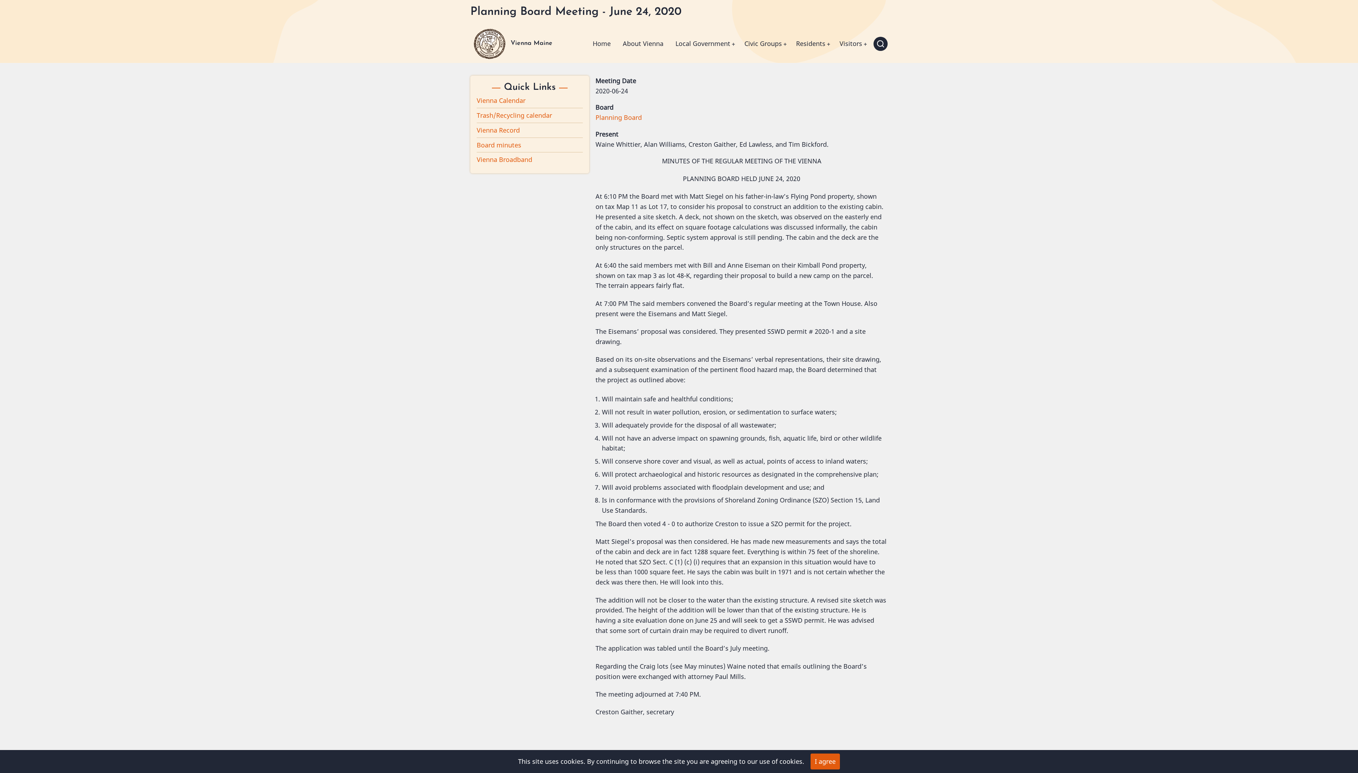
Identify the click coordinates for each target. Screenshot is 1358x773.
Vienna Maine (531, 43)
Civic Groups (763, 43)
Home (602, 43)
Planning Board (619, 117)
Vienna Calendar (501, 100)
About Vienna (643, 43)
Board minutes (499, 145)
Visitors (851, 43)
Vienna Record (498, 130)
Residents (810, 43)
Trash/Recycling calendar (514, 115)
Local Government (702, 43)
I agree (825, 761)
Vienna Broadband (504, 159)
